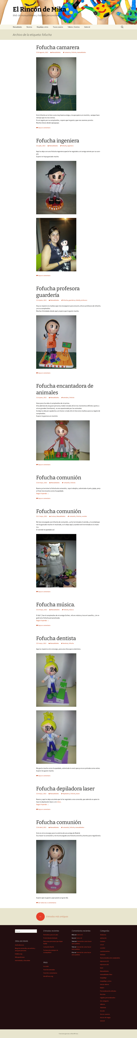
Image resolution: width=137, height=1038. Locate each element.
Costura (53, 516)
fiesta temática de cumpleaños (110, 958)
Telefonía (103, 1008)
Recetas (29, 27)
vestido (84, 516)
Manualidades (17, 27)
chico (59, 802)
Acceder (46, 966)
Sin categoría (104, 1001)
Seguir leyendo (42, 493)
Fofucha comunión (58, 478)
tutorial (102, 1021)
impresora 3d (104, 961)
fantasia (102, 955)
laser (101, 968)
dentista (65, 643)
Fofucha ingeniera (57, 141)
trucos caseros (105, 1014)
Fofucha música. (55, 605)
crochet (102, 948)
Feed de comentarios (50, 973)
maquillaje (103, 978)
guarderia (72, 300)
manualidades (81, 52)
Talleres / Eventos (74, 27)
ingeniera (70, 146)
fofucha (73, 52)
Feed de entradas (49, 970)
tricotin (102, 1011)
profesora (84, 300)
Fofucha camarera (57, 47)
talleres (102, 1004)
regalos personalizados (107, 998)
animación (103, 938)
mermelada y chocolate (22, 960)
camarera (68, 52)
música (71, 610)
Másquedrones (20, 957)
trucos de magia (105, 1017)
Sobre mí (87, 27)
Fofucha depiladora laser (65, 789)
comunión (66, 483)
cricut (102, 945)
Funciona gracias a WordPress (68, 1034)
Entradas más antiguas (53, 916)
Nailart (102, 988)
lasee (78, 794)
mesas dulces (104, 984)
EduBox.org (18, 954)
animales (66, 397)
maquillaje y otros (105, 981)
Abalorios (103, 935)
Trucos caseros (58, 27)
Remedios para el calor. (50, 935)
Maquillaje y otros (42, 27)
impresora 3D (104, 964)
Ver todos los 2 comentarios (47, 903)
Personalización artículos (108, 991)
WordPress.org (48, 976)
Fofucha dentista (56, 638)
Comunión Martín (48, 947)
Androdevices (19, 945)
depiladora (66, 794)
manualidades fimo (106, 974)
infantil (78, 300)
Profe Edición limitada (50, 938)
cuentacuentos (105, 951)
